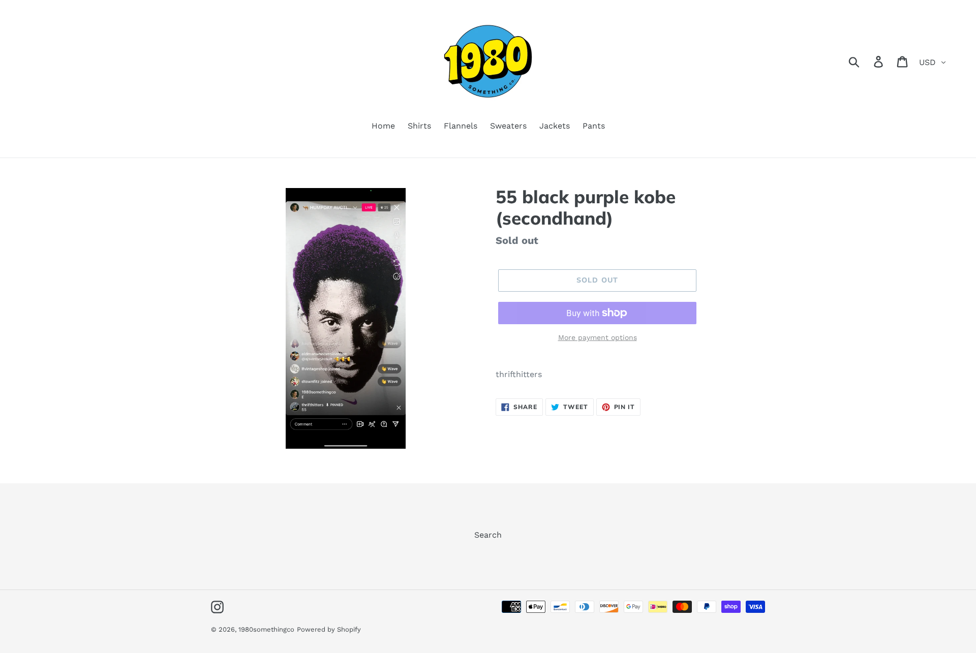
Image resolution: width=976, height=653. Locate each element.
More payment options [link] (597, 337)
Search (488, 535)
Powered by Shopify (329, 629)
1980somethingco (266, 629)
